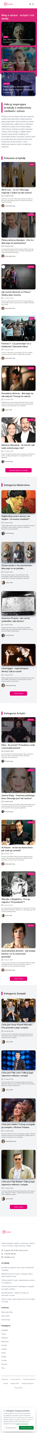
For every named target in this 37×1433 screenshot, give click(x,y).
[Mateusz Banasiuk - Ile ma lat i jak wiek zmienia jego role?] (18, 430)
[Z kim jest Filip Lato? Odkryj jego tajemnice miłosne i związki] (18, 1060)
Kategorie (5, 1325)
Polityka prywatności (29, 1379)
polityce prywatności (22, 1423)
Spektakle (4, 1330)
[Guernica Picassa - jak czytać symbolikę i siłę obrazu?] (18, 603)
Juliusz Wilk (9, 582)
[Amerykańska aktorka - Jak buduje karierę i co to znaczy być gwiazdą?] (18, 935)
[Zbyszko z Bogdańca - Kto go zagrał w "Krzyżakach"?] (18, 884)
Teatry (3, 1334)
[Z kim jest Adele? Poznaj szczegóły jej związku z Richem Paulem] (18, 1110)
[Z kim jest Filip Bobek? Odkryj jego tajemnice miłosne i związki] (18, 1164)
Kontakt (5, 1383)
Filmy (3, 1368)
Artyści (3, 1353)
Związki (4, 1349)
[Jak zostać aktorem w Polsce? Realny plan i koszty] (18, 276)
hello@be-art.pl (9, 1257)
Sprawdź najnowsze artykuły (18, 470)
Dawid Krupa (10, 533)
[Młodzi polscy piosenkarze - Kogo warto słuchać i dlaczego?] (18, 84)
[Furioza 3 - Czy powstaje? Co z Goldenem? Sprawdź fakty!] (18, 328)
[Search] (33, 4)
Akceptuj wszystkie (26, 1427)
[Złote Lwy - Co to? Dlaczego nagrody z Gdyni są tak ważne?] (18, 174)
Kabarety (4, 1338)
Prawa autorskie (16, 1379)
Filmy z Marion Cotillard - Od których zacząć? (18, 39)
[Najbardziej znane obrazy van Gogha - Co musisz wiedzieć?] (18, 501)
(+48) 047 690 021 (10, 1254)
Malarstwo (5, 1341)
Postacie (4, 1364)
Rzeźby (3, 1357)
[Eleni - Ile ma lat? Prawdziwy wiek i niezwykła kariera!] (18, 729)
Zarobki (4, 1345)
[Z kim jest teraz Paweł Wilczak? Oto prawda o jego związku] (18, 1010)
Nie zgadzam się (11, 1427)
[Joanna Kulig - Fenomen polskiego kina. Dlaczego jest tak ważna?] (18, 780)
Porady (3, 1360)
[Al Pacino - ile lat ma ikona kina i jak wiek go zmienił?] (18, 832)
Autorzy (5, 1307)
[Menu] (30, 4)
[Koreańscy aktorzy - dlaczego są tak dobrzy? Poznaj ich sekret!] (18, 378)
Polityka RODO (14, 1383)
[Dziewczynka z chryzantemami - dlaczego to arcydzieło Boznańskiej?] (18, 552)
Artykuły (5, 1263)
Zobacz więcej (18, 693)
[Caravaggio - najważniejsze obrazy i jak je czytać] (18, 655)
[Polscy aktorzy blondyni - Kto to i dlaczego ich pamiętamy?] (18, 225)
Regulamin (5, 1379)
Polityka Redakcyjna (28, 1383)
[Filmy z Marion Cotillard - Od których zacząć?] (18, 33)
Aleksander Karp (11, 685)
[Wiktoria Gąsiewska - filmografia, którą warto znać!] (18, 59)
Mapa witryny (19, 1387)
